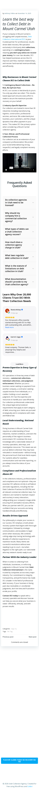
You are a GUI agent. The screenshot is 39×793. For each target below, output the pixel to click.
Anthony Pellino (10, 13)
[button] (19, 202)
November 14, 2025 (24, 13)
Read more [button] (9, 327)
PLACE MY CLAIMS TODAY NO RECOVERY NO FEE (19, 761)
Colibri (29, 786)
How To (14, 629)
